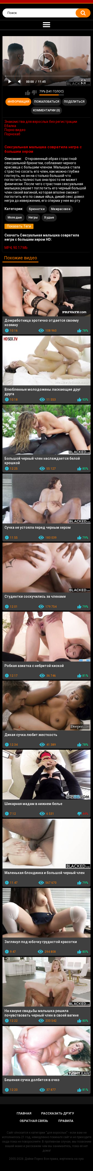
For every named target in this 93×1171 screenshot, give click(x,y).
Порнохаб (12, 134)
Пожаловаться (46, 101)
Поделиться (74, 101)
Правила (65, 1121)
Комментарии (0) (46, 110)
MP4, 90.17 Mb (16, 248)
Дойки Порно (34, 1159)
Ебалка (10, 126)
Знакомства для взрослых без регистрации (40, 122)
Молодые (15, 217)
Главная (24, 1113)
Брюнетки (37, 209)
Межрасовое (60, 209)
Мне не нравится (34, 92)
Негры (33, 217)
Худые (49, 217)
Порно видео (15, 130)
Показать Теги (19, 226)
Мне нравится (27, 92)
